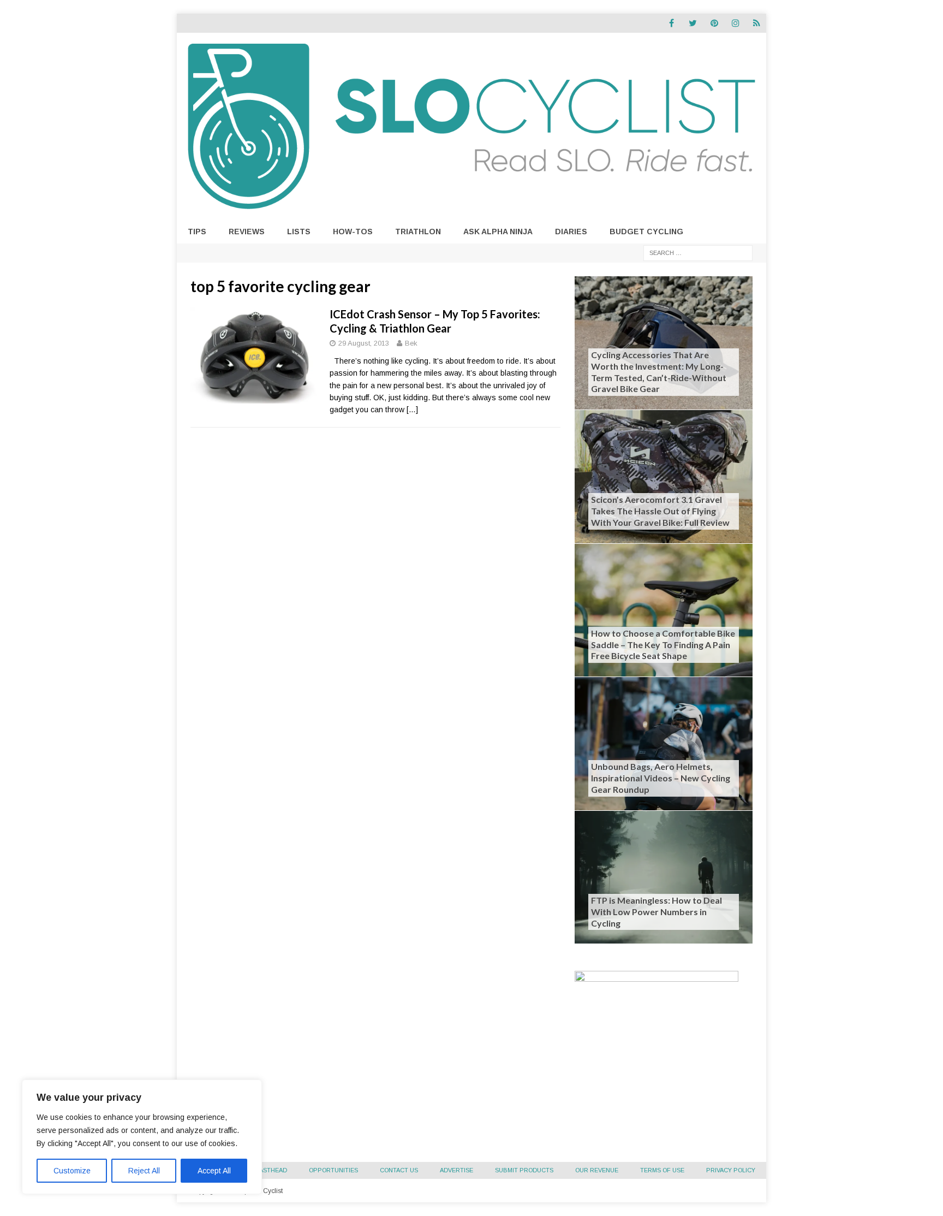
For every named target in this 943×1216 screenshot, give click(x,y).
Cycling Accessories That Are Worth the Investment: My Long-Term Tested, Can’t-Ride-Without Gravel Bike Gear (658, 371)
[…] (412, 409)
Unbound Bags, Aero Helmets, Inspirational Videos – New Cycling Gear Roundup (660, 777)
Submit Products (524, 1170)
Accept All (214, 1170)
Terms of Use (662, 1170)
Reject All (144, 1170)
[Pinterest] (714, 23)
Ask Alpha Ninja (498, 231)
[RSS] (756, 23)
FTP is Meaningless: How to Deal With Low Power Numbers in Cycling (656, 911)
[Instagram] (735, 23)
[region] (142, 1136)
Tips (197, 231)
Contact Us (399, 1170)
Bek (411, 343)
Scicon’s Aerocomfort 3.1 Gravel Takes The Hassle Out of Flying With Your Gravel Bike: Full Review (660, 510)
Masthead (270, 1170)
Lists (299, 231)
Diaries (571, 231)
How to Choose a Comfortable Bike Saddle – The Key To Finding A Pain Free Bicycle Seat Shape (663, 644)
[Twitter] (692, 23)
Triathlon (418, 231)
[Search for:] (698, 252)
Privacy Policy (730, 1170)
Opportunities (333, 1170)
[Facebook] (671, 23)
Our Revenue (596, 1170)
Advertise (456, 1170)
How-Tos (353, 231)
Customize (72, 1170)
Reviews (247, 231)
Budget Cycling (646, 231)
